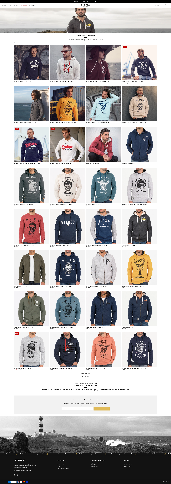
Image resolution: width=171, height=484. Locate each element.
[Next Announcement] (105, 1)
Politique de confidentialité (63, 469)
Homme (4, 5)
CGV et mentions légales (63, 468)
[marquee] (85, 454)
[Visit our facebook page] (14, 474)
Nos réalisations (94, 464)
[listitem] (85, 1)
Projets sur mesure (95, 463)
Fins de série (23, 5)
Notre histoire (127, 463)
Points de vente (127, 466)
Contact (59, 466)
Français (157, 5)
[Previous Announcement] (66, 1)
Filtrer (17, 43)
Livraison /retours (61, 464)
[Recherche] (162, 5)
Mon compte (60, 463)
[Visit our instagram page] (17, 474)
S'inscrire (101, 408)
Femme (10, 5)
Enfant (16, 5)
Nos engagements (128, 464)
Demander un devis (95, 466)
